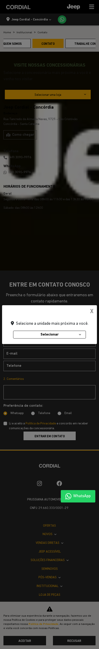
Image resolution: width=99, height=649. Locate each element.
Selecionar (50, 334)
